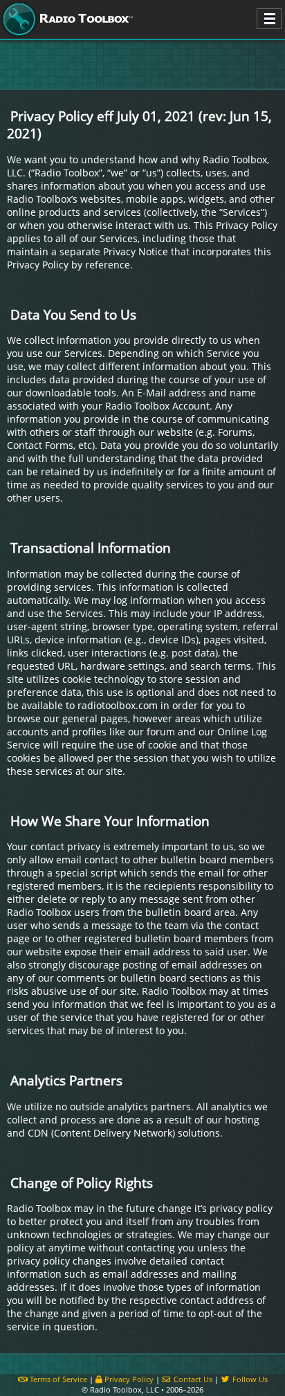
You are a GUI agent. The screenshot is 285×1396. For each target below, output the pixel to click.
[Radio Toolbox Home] (65, 19)
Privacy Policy (128, 1379)
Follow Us (249, 1379)
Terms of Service (57, 1379)
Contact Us (192, 1379)
